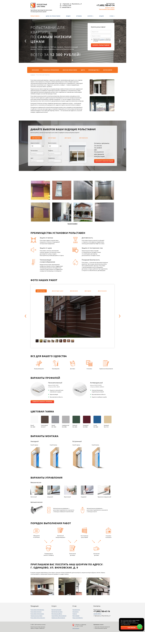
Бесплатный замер (56, 609)
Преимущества (93, 70)
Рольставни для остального (38, 618)
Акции (101, 16)
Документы (75, 611)
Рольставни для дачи (36, 611)
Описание (35, 70)
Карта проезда (75, 628)
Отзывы (79, 16)
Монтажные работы (57, 613)
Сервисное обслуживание (58, 618)
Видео (68, 16)
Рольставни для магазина (37, 613)
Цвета (83, 70)
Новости (74, 613)
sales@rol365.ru (97, 613)
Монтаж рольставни (70, 70)
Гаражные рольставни (36, 615)
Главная (33, 75)
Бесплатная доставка (57, 611)
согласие (102, 39)
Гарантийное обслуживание (59, 615)
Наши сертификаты (77, 618)
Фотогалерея (107, 70)
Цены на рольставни (53, 16)
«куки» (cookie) (135, 620)
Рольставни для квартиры (37, 609)
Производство (76, 609)
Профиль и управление (51, 70)
